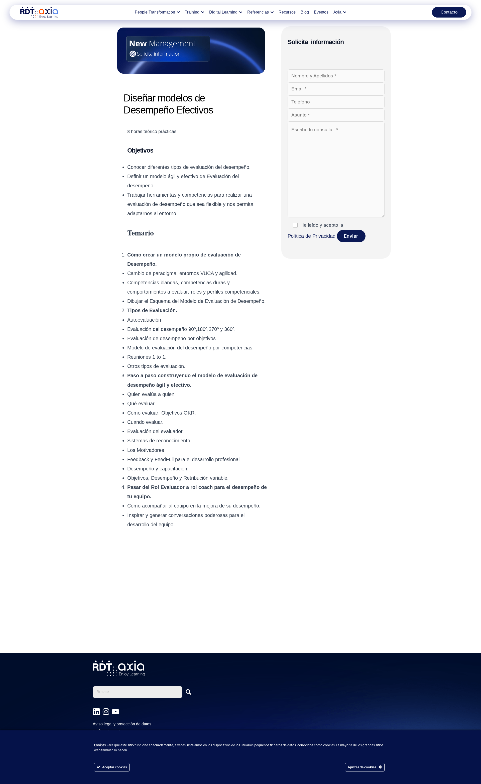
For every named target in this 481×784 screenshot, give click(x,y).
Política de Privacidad (311, 236)
